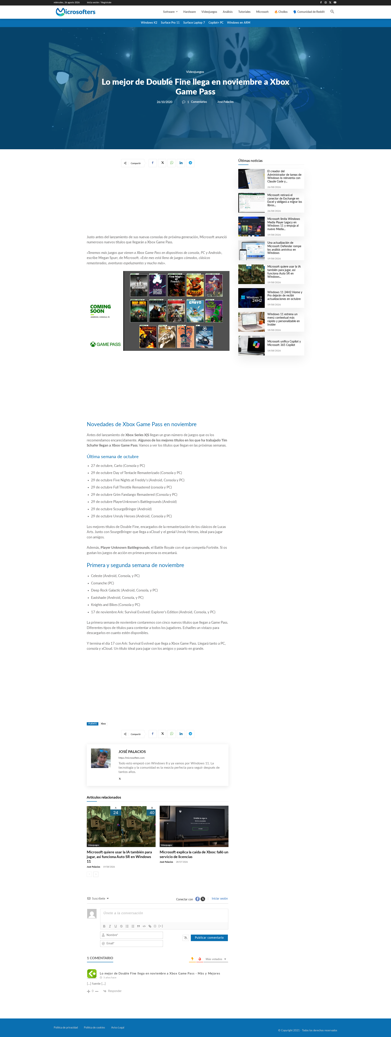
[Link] (150, 926)
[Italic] (110, 926)
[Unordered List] (133, 926)
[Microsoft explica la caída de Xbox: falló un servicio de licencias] (194, 826)
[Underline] (116, 926)
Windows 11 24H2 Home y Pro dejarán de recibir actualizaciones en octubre (284, 296)
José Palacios (225, 102)
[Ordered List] (127, 926)
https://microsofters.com (132, 758)
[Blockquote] (138, 926)
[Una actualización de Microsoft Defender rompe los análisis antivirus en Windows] (251, 250)
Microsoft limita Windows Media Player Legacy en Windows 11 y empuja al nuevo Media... (283, 224)
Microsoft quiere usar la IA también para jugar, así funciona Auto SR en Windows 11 (119, 857)
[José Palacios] (102, 765)
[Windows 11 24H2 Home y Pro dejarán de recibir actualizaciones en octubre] (251, 298)
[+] (161, 925)
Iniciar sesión (219, 898)
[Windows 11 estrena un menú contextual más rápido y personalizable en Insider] (251, 322)
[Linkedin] (181, 163)
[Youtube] (335, 2)
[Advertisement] (157, 201)
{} (155, 925)
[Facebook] (321, 2)
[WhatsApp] (171, 163)
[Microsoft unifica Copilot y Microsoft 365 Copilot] (251, 346)
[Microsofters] (85, 12)
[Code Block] (144, 926)
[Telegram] (190, 163)
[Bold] (104, 926)
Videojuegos (195, 72)
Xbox (103, 724)
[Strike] (121, 926)
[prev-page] (89, 874)
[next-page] (95, 874)
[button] (332, 12)
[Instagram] (325, 2)
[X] (330, 2)
